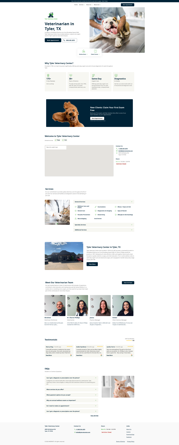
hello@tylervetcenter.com (83, 432)
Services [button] (81, 4)
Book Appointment (127, 4)
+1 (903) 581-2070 (80, 429)
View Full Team (128, 282)
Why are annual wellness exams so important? (61, 400)
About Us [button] (88, 4)
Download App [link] (130, 434)
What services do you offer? (55, 389)
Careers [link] (128, 432)
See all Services (98, 218)
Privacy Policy (130, 441)
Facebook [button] (129, 437)
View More (92, 264)
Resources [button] (96, 4)
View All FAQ (94, 416)
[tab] (57, 223)
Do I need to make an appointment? (57, 406)
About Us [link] (128, 429)
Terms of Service (120, 441)
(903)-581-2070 (70, 40)
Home (76, 4)
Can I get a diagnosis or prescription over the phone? (63, 378)
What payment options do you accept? (58, 395)
